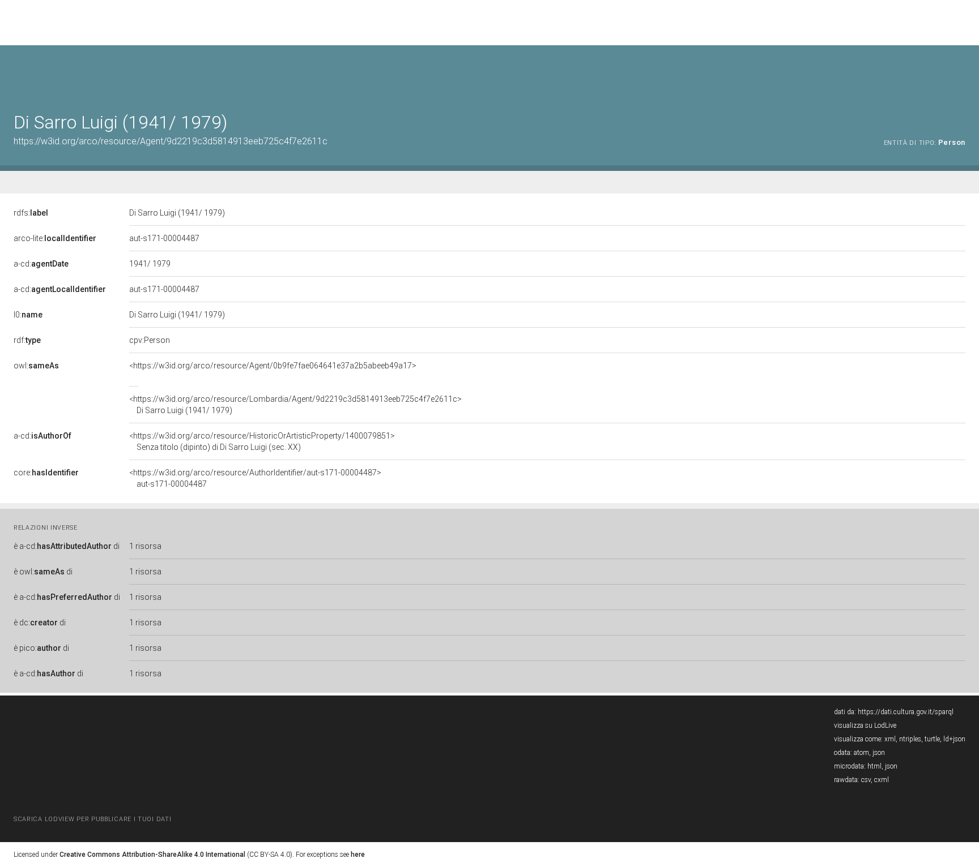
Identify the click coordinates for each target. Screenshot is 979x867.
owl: (36, 365)
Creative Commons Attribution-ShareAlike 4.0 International (152, 855)
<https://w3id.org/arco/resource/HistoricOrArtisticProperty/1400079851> (262, 441)
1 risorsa (145, 546)
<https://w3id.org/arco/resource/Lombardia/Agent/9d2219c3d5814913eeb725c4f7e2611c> (295, 404)
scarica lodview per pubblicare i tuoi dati (92, 819)
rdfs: (31, 212)
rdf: (27, 340)
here (358, 855)
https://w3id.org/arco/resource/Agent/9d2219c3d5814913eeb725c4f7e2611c (170, 141)
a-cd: (41, 263)
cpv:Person (149, 340)
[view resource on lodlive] (960, 73)
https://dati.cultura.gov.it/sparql (906, 712)
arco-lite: (55, 238)
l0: (28, 314)
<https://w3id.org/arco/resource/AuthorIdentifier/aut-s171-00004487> (255, 478)
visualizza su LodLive (865, 725)
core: (46, 472)
